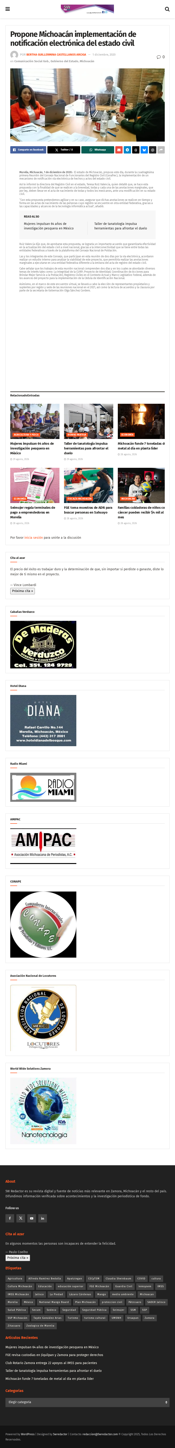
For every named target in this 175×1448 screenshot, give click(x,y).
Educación (45, 1286)
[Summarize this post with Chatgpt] (152, 149)
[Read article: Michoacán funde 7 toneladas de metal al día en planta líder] (142, 421)
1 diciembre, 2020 (104, 54)
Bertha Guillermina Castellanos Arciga (56, 54)
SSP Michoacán (17, 1317)
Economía (127, 434)
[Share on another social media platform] (161, 149)
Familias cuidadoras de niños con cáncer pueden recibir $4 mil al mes (142, 512)
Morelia (13, 1302)
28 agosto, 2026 (128, 454)
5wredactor (60, 1434)
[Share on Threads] (135, 149)
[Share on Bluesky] (144, 149)
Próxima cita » (22, 591)
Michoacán (87, 61)
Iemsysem (145, 1286)
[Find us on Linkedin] (42, 1218)
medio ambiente (123, 1294)
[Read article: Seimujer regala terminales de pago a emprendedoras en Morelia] (34, 485)
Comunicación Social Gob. (31, 61)
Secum (36, 1309)
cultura (156, 1278)
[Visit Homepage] (87, 9)
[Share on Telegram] (127, 149)
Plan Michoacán (85, 1302)
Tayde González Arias (47, 1317)
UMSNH (116, 1317)
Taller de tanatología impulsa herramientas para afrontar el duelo (86, 448)
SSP (144, 1309)
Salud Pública (17, 1309)
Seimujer (118, 1309)
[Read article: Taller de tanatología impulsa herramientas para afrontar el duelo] (88, 421)
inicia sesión (33, 538)
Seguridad (69, 1309)
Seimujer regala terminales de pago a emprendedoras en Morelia (32, 512)
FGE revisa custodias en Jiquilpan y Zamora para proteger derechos (54, 1355)
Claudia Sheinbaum (118, 1278)
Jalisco (39, 1294)
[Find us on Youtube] (31, 1218)
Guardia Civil (123, 1286)
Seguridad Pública (94, 1309)
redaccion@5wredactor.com (100, 1434)
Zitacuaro (14, 1325)
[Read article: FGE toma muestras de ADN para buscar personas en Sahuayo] (88, 485)
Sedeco (51, 1309)
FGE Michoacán (99, 1286)
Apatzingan (74, 1278)
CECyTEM (94, 1278)
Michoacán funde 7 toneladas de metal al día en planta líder (49, 1379)
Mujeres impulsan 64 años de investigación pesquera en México (32, 448)
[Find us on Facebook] (9, 1218)
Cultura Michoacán (20, 1286)
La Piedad (56, 1294)
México (28, 1302)
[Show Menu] (7, 9)
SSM (133, 1309)
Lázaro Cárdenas (80, 1294)
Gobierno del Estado (64, 61)
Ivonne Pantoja (77, 434)
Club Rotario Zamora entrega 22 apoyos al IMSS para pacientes (51, 1363)
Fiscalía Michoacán (80, 499)
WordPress (28, 1434)
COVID (141, 1278)
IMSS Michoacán (18, 1294)
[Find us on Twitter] (20, 1218)
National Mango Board (54, 1302)
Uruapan (133, 1317)
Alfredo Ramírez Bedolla (44, 1278)
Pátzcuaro (135, 1302)
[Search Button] (167, 9)
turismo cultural (95, 1317)
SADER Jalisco (156, 1302)
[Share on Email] (119, 149)
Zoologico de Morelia (40, 1325)
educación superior (70, 1286)
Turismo (73, 1317)
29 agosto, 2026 (20, 459)
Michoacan (147, 1294)
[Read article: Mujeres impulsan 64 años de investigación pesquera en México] (34, 421)
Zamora (149, 1317)
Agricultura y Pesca (26, 434)
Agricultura (15, 1278)
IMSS (160, 1286)
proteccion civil (112, 1302)
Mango (101, 1294)
